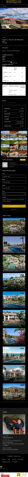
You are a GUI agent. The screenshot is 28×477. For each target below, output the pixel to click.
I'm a (3, 191)
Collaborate (6, 445)
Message (4, 197)
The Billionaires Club (6, 461)
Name (3, 173)
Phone (3, 179)
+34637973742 (13, 164)
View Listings (23, 159)
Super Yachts (20, 459)
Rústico (4, 56)
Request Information (14, 206)
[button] (3, 32)
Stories (9, 459)
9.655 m (4, 66)
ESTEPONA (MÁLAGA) (7, 55)
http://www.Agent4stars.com (8, 442)
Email (3, 185)
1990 (3, 59)
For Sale (4, 37)
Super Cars (14, 459)
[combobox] (14, 193)
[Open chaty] (24, 473)
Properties (4, 459)
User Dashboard (15, 461)
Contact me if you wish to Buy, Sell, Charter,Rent (13, 443)
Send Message (14, 209)
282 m (3, 58)
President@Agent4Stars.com (8, 437)
